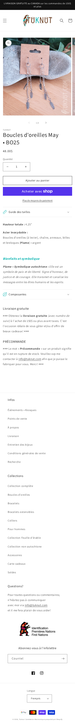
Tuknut (22, 719)
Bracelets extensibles (21, 512)
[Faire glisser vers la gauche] (29, 123)
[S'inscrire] (63, 658)
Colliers (12, 520)
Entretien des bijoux (20, 444)
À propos (13, 427)
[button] (5, 20)
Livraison (13, 436)
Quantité (7, 159)
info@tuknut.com (29, 359)
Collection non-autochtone (25, 546)
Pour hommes (16, 529)
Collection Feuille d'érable (24, 537)
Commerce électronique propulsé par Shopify (43, 719)
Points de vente (17, 418)
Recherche (14, 462)
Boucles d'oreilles (19, 494)
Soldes (12, 572)
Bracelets (13, 503)
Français (35, 698)
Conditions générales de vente (27, 453)
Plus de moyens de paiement (37, 200)
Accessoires (15, 555)
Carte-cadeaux (17, 563)
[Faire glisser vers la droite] (46, 123)
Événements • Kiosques (22, 410)
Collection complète (20, 486)
